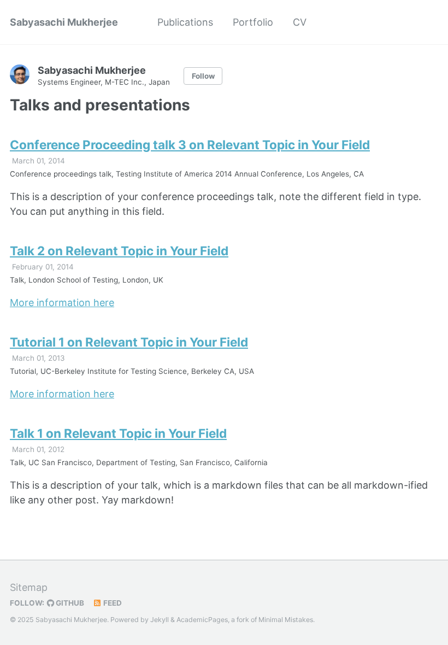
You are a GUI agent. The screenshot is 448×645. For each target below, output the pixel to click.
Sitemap (29, 587)
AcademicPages (202, 619)
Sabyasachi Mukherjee (64, 22)
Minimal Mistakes (285, 619)
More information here (62, 302)
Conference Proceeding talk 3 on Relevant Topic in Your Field (190, 144)
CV (299, 22)
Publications (185, 22)
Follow (203, 76)
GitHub (69, 603)
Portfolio (253, 22)
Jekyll (159, 619)
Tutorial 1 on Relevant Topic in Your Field (129, 342)
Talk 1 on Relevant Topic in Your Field (118, 433)
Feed (112, 603)
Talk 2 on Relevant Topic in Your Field (119, 250)
